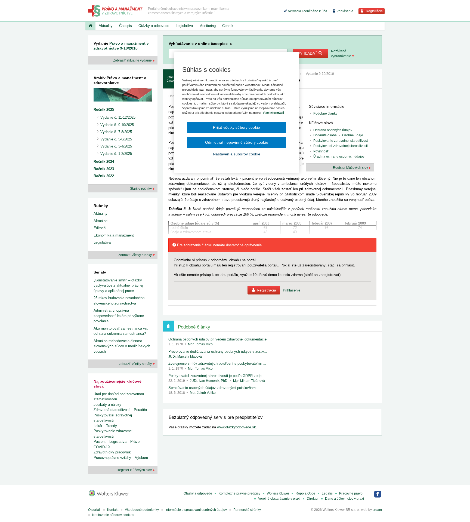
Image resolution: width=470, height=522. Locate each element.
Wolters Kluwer (278, 493)
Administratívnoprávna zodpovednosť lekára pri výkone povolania (119, 315)
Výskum (141, 458)
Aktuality (106, 26)
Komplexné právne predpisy (239, 493)
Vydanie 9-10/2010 (320, 74)
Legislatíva (184, 26)
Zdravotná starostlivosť (112, 410)
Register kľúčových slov (135, 470)
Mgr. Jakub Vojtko (203, 393)
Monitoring (207, 26)
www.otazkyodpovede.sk (236, 427)
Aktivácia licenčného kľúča (307, 11)
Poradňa (140, 410)
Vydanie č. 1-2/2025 (116, 154)
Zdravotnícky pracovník (112, 452)
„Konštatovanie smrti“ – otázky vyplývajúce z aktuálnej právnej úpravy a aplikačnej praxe (118, 285)
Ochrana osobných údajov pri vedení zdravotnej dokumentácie (217, 339)
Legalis (327, 493)
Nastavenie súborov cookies (113, 515)
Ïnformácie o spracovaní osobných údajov (196, 510)
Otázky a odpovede (153, 26)
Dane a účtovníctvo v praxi (344, 498)
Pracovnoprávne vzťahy (112, 458)
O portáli (94, 510)
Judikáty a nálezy (107, 405)
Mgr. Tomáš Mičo (200, 344)
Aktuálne (100, 221)
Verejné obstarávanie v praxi (279, 498)
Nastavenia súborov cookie (236, 154)
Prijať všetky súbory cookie (236, 127)
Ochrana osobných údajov (332, 130)
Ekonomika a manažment (114, 235)
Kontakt (112, 510)
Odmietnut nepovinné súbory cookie (236, 142)
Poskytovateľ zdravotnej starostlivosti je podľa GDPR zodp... (216, 376)
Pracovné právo (351, 493)
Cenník (227, 26)
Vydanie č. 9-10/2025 (117, 125)
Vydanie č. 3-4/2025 (116, 146)
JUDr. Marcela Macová (185, 356)
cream (377, 510)
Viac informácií (273, 112)
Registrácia (374, 11)
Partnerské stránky (247, 510)
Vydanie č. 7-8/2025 (116, 132)
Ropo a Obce (305, 493)
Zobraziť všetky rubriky (135, 255)
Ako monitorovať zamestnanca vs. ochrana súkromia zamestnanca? (121, 331)
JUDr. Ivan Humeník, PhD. (209, 381)
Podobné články (325, 113)
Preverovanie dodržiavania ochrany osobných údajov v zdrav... (217, 351)
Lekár (98, 426)
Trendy (111, 426)
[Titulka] (90, 26)
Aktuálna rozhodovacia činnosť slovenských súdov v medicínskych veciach (122, 346)
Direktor (313, 498)
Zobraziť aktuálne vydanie (133, 60)
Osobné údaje (352, 135)
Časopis (125, 26)
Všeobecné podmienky (142, 510)
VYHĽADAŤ (308, 53)
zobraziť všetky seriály (136, 364)
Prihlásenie (344, 11)
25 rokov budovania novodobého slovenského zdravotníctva (119, 300)
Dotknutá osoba (325, 135)
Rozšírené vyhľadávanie (341, 53)
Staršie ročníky (141, 189)
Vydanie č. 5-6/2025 (116, 139)
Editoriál (100, 228)
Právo (135, 442)
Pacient (100, 442)
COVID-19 (102, 447)
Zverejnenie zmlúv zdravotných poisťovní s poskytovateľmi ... (217, 363)
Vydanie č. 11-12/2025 (117, 117)
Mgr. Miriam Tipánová (249, 381)
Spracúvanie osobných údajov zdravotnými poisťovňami (212, 388)
